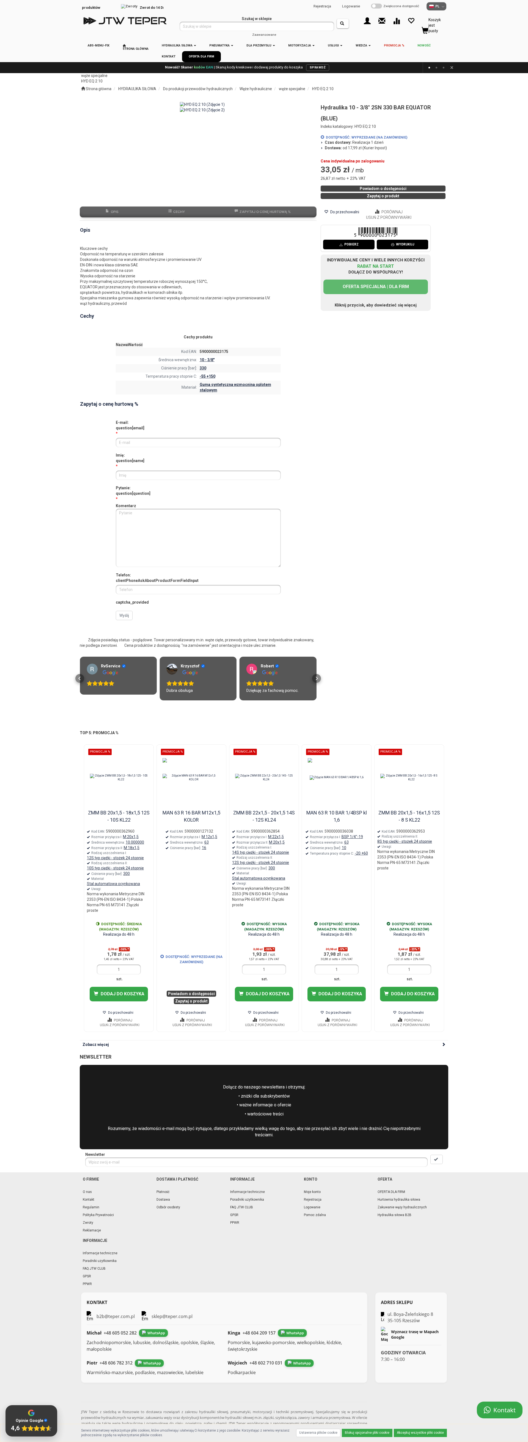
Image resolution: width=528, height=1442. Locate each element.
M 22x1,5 (276, 842)
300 (126, 879)
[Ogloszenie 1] (429, 68)
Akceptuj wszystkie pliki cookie (420, 1433)
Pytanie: (133, 491)
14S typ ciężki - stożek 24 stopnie (260, 858)
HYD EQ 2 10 (323, 89)
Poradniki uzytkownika (247, 1205)
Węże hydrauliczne (256, 89)
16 (204, 853)
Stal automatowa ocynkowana (113, 889)
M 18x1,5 (131, 853)
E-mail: (130, 425)
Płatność (162, 1198)
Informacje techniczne (247, 1198)
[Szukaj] (343, 23)
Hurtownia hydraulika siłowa (399, 1205)
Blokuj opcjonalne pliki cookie (367, 1433)
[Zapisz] (436, 1165)
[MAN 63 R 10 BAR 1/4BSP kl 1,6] (337, 783)
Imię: (130, 458)
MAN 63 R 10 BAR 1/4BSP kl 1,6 (336, 822)
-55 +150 (207, 376)
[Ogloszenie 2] (436, 68)
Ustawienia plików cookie (318, 1433)
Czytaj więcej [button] (258, 696)
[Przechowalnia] (411, 20)
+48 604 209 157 (259, 1339)
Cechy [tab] (179, 212)
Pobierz (351, 244)
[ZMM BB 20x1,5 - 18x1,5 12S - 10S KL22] (119, 783)
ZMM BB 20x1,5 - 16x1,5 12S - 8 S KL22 (409, 822)
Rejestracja (322, 6)
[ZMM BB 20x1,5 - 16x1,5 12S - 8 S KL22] (409, 783)
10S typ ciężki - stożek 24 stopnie (115, 874)
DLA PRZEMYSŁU (259, 45)
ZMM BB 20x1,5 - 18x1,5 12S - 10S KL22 (119, 822)
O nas (87, 1198)
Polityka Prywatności (98, 1221)
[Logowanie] (367, 20)
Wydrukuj (405, 244)
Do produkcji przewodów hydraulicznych (198, 89)
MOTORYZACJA (300, 45)
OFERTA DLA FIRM (391, 1198)
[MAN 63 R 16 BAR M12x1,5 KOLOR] (191, 783)
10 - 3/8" (207, 360)
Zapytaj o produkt (383, 196)
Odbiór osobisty (168, 1213)
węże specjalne (292, 89)
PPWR (234, 1228)
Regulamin (91, 1213)
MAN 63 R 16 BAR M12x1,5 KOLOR (191, 822)
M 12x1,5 (209, 842)
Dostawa (163, 1205)
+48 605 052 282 (120, 1339)
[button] (79, 681)
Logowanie (351, 6)
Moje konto (312, 1198)
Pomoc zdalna (315, 1221)
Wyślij (124, 615)
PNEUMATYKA (219, 45)
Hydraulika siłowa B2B (394, 1221)
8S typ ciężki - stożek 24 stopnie (404, 847)
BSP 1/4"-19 (352, 842)
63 (206, 848)
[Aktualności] (382, 20)
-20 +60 (361, 859)
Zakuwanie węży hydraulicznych (402, 1213)
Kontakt (88, 1205)
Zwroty (88, 1228)
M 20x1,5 (131, 842)
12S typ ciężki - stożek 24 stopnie (115, 863)
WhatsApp (156, 1338)
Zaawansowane (264, 35)
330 (203, 368)
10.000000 (135, 848)
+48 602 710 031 (265, 1369)
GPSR (234, 1221)
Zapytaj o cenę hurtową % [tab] (265, 212)
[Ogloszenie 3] (444, 68)
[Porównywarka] (396, 20)
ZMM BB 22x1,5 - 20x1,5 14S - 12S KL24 (264, 822)
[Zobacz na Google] (92, 669)
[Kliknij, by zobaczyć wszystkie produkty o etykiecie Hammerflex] (180, 765)
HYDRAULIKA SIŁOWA (177, 45)
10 (344, 853)
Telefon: (157, 578)
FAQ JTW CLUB (241, 1213)
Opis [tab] (115, 212)
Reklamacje (92, 1236)
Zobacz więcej (95, 1050)
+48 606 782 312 (116, 1369)
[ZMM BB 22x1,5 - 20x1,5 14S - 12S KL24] (264, 783)
